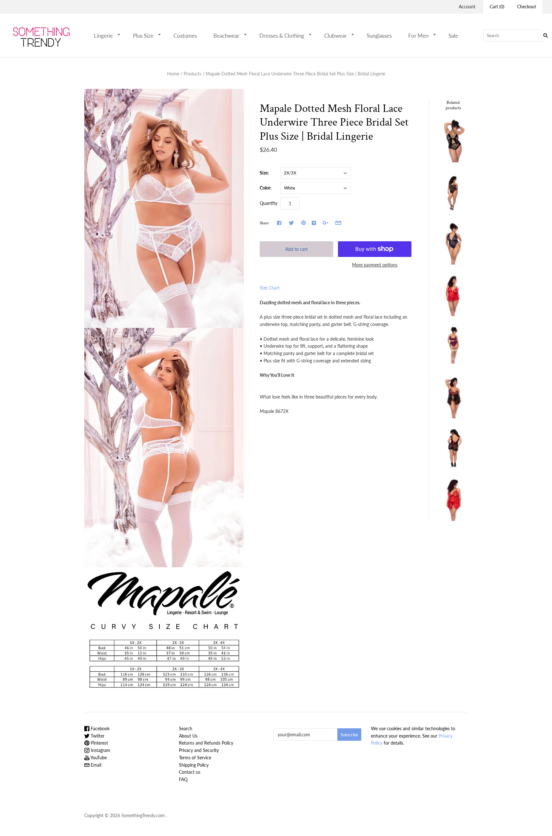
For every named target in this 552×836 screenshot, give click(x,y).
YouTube (98, 757)
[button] (121, 34)
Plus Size (143, 35)
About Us (188, 736)
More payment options (374, 264)
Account (467, 6)
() (497, 6)
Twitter (96, 736)
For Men (418, 35)
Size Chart (270, 287)
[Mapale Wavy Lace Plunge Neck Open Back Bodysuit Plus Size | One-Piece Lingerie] (453, 243)
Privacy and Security (199, 750)
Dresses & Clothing (281, 35)
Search (185, 728)
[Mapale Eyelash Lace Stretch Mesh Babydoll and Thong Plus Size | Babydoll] (453, 294)
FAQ (183, 779)
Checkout (526, 6)
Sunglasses (379, 35)
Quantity (268, 203)
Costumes (185, 35)
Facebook (99, 728)
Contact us (189, 772)
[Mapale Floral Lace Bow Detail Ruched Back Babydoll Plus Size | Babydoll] (453, 447)
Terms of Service (195, 757)
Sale (453, 35)
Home (173, 73)
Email (95, 765)
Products (192, 73)
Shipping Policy (194, 765)
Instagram (99, 750)
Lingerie (103, 35)
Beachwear (226, 35)
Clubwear (335, 35)
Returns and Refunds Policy (206, 743)
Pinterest (98, 743)
